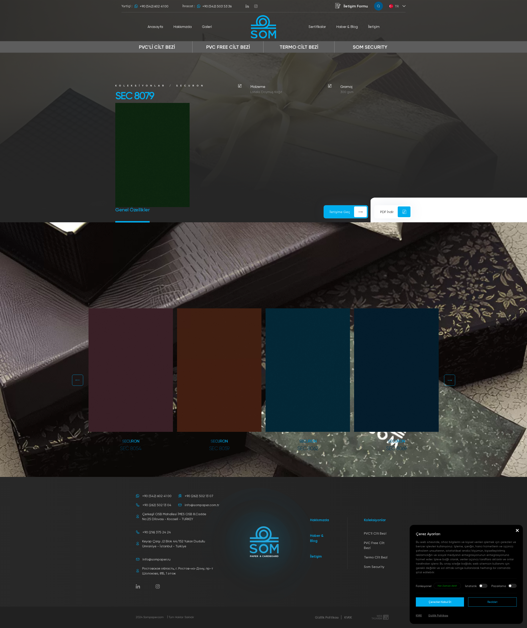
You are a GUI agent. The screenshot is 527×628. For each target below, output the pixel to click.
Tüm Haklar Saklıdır (181, 617)
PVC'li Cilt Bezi (375, 533)
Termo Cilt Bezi (376, 557)
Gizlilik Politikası (327, 617)
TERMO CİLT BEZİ (299, 47)
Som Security (374, 567)
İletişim (316, 556)
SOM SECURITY (370, 47)
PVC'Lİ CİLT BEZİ (157, 47)
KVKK (348, 617)
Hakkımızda (319, 520)
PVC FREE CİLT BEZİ (228, 47)
